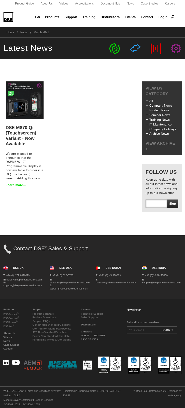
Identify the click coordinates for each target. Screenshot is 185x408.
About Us (47, 3)
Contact (147, 17)
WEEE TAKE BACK (13, 391)
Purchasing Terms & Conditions (51, 339)
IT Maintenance (160, 124)
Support (71, 17)
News (130, 3)
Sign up (172, 205)
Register (99, 335)
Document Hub (110, 3)
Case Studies (149, 3)
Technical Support (92, 313)
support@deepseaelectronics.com (22, 284)
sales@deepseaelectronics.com (22, 279)
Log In (85, 335)
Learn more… (16, 185)
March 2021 (41, 32)
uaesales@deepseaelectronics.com (115, 281)
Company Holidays (162, 129)
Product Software (43, 313)
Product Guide (24, 3)
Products (52, 17)
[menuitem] (10, 32)
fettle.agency (175, 395)
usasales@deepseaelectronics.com (69, 281)
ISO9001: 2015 (11, 404)
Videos (63, 3)
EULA (17, 395)
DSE (11, 314)
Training (89, 17)
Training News (159, 119)
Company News (160, 105)
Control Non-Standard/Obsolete (51, 328)
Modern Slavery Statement (17, 400)
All (151, 101)
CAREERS (86, 331)
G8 (37, 17)
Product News (159, 110)
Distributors (110, 17)
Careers (170, 3)
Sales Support (89, 317)
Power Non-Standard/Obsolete (50, 336)
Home (10, 32)
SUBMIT (168, 330)
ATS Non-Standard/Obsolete (49, 332)
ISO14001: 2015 (31, 404)
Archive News (159, 133)
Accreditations (84, 3)
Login (162, 17)
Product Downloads (44, 317)
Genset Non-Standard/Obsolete (51, 324)
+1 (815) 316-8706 (61, 275)
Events (130, 17)
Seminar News (159, 115)
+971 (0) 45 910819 (108, 275)
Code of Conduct (44, 400)
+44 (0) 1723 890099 (16, 275)
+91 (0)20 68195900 (155, 275)
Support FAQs (41, 321)
